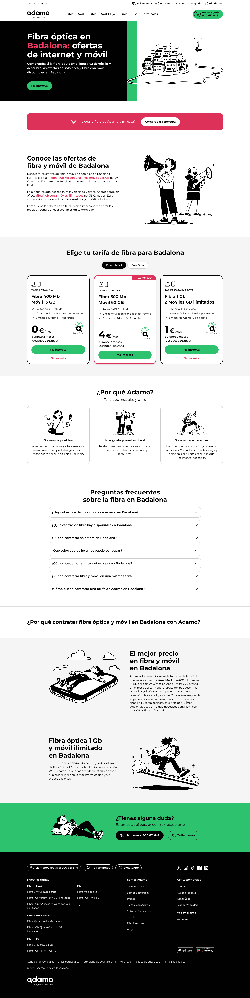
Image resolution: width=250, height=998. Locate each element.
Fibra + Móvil (75, 14)
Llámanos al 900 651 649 (142, 835)
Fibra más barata (87, 891)
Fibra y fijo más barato (40, 944)
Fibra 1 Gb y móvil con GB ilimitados (48, 897)
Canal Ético (183, 898)
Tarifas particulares (68, 961)
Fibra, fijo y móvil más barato (44, 921)
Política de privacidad (147, 961)
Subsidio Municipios (139, 911)
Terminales (150, 14)
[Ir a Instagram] (186, 868)
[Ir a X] (179, 868)
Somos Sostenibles (138, 892)
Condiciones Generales (40, 961)
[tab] (114, 265)
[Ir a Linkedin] (206, 868)
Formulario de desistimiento (99, 961)
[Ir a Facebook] (199, 868)
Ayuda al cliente (186, 892)
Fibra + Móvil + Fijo (102, 14)
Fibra (124, 14)
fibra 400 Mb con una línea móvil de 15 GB (80, 177)
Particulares (35, 3)
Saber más (58, 358)
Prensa (131, 898)
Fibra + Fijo (33, 939)
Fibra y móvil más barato (42, 891)
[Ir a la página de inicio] (38, 14)
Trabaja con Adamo (138, 904)
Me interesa (39, 85)
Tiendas (131, 917)
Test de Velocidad (187, 904)
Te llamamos (186, 835)
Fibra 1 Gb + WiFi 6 (88, 897)
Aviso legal (125, 961)
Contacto (182, 886)
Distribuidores (135, 923)
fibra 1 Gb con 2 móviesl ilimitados (59, 195)
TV (135, 14)
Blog (130, 929)
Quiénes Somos (136, 886)
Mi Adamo (183, 919)
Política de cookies (174, 961)
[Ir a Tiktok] (193, 868)
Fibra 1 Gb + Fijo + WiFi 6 (41, 950)
